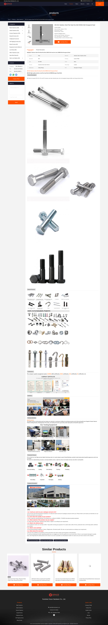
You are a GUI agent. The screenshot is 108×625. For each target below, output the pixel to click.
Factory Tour (88, 607)
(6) (14, 38)
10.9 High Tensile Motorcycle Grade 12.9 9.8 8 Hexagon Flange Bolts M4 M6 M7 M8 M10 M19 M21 (89, 579)
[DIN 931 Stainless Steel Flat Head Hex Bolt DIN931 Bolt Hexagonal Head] (42, 34)
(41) (15, 41)
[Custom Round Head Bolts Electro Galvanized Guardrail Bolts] (65, 566)
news (89, 612)
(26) (14, 44)
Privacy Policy (88, 617)
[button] (29, 43)
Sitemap (88, 615)
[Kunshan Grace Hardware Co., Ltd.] (8, 3)
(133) (15, 33)
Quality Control (88, 610)
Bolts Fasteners (20, 19)
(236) (14, 27)
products (13, 19)
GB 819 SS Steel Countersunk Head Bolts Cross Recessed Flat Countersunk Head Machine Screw (17, 579)
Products (71, 3)
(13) (14, 36)
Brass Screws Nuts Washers (46, 540)
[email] (16, 75)
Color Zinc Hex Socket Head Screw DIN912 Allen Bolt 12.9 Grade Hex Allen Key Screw (41, 579)
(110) (14, 52)
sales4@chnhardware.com (87, 0)
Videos (76, 3)
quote (100, 3)
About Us (82, 3)
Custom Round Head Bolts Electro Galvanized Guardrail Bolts (65, 579)
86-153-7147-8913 (100, 0)
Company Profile (88, 605)
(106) (13, 49)
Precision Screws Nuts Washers (60, 540)
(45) (14, 30)
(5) (14, 55)
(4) (16, 47)
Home (66, 3)
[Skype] (10, 75)
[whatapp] (13, 75)
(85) (15, 58)
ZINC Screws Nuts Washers (33, 540)
